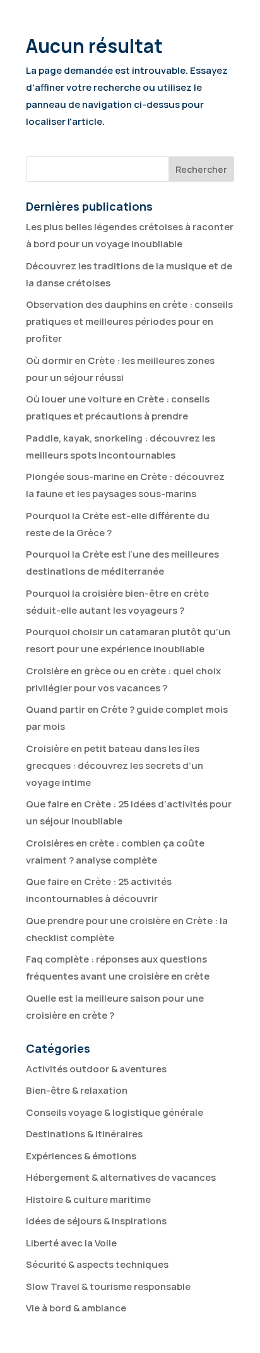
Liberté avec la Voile (71, 1243)
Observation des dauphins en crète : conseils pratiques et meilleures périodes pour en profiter (129, 321)
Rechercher (201, 169)
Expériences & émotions (81, 1156)
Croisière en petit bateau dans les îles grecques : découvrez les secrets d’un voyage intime (114, 765)
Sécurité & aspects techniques (97, 1264)
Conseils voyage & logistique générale (114, 1112)
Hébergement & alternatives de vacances (121, 1177)
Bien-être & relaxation (76, 1090)
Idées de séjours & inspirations (96, 1220)
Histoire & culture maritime (88, 1199)
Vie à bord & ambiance (76, 1308)
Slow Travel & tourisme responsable (108, 1286)
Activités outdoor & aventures (96, 1068)
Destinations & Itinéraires (84, 1133)
